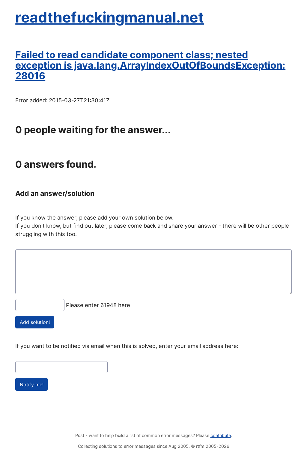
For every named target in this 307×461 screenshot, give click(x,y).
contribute (220, 435)
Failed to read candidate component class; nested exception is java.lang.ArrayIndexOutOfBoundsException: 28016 (150, 65)
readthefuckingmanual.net (109, 17)
